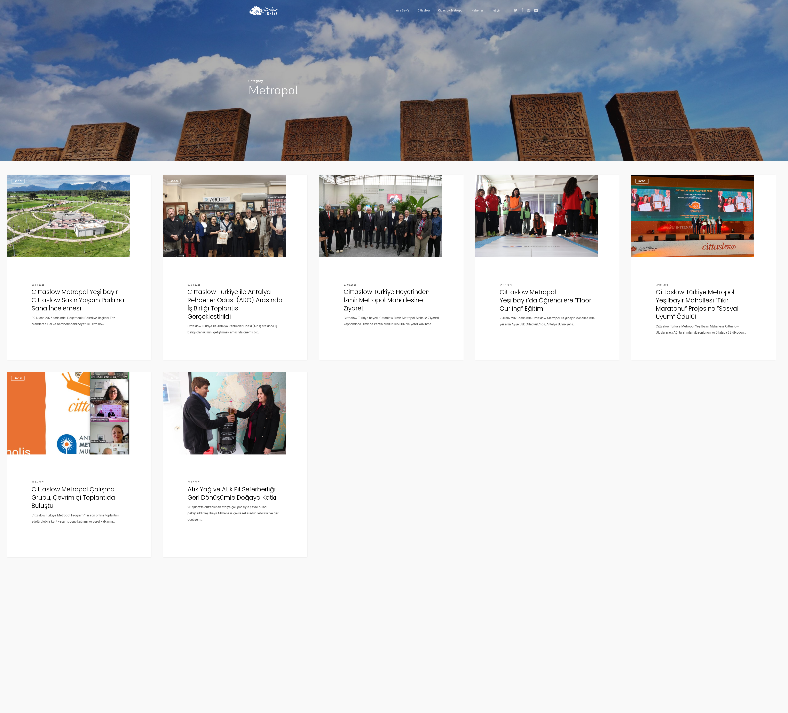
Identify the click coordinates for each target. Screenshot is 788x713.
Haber (486, 181)
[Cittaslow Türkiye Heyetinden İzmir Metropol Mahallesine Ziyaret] (391, 267)
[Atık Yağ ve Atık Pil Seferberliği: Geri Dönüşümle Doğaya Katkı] (235, 464)
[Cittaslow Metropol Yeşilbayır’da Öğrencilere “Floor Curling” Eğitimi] (547, 267)
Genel (18, 181)
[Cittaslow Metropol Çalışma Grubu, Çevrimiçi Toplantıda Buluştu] (79, 464)
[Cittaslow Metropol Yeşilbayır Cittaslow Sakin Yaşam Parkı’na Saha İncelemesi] (79, 267)
